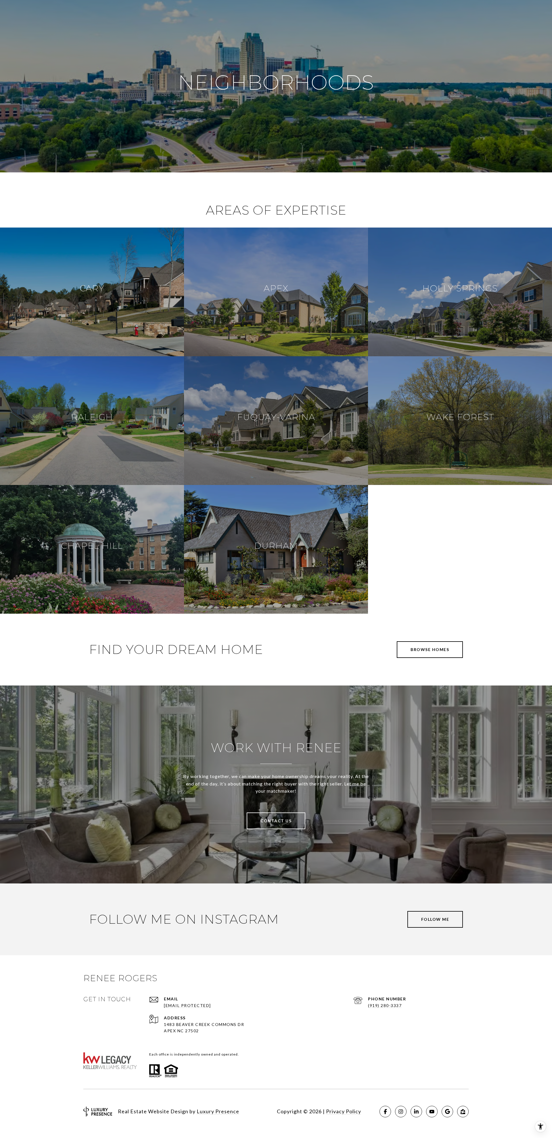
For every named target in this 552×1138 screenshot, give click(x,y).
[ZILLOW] (463, 1111)
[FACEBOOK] (385, 1111)
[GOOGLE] (447, 1111)
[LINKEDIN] (416, 1111)
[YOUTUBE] (432, 1111)
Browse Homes (430, 649)
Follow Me (435, 919)
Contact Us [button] (276, 820)
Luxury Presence (218, 1111)
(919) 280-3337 (385, 1005)
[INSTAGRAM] (401, 1111)
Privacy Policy (343, 1111)
